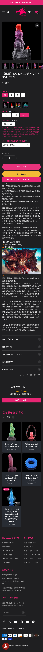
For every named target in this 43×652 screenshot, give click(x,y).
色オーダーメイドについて (33, 554)
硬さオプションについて (33, 558)
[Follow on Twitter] (9, 621)
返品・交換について (31, 550)
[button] (36, 12)
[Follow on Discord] (15, 621)
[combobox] (16, 145)
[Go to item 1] (5, 66)
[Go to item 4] (27, 66)
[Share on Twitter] (31, 375)
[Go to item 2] (13, 66)
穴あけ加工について (31, 562)
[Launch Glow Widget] (5, 646)
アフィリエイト (8, 550)
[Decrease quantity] (5, 158)
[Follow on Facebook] (3, 621)
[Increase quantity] (14, 158)
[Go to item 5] (35, 66)
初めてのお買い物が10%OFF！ (21, 2)
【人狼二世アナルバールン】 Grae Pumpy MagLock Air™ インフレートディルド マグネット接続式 (11, 515)
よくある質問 (7, 554)
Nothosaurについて (9, 542)
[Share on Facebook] (27, 375)
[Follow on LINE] (33, 621)
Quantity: (5, 153)
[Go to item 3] (20, 66)
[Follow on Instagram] (21, 621)
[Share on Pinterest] (35, 375)
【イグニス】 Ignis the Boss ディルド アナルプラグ (12, 477)
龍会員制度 (6, 546)
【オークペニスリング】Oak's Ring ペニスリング (31, 477)
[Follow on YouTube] (27, 621)
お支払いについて (30, 546)
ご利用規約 (6, 562)
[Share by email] (39, 375)
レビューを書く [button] (21, 400)
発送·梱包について (31, 542)
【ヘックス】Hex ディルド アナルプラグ (11, 445)
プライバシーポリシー (10, 558)
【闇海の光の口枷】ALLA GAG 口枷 (31, 445)
